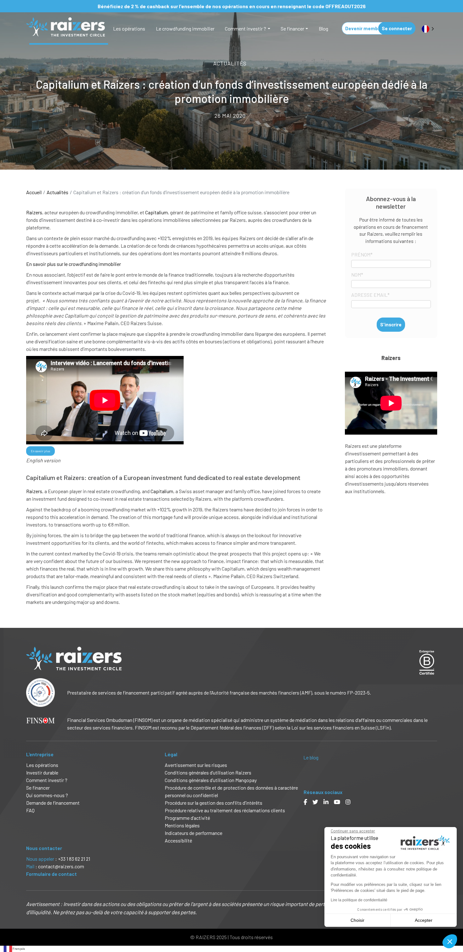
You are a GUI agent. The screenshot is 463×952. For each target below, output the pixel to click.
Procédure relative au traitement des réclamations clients (225, 810)
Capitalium (156, 212)
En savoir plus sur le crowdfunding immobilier (73, 264)
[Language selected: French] (428, 28)
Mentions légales (182, 825)
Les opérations (129, 28)
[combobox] (14, 949)
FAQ (30, 810)
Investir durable (42, 772)
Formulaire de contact (51, 874)
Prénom (362, 254)
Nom (357, 275)
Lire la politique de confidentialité (359, 900)
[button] (449, 941)
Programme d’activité (187, 818)
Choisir (357, 920)
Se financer (292, 28)
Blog (323, 28)
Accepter (423, 920)
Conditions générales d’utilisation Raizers (208, 772)
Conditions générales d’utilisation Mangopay (211, 780)
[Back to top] (453, 927)
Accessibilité (179, 840)
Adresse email (370, 295)
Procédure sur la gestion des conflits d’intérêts (213, 803)
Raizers (34, 212)
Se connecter (397, 28)
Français (19, 948)
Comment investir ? (245, 28)
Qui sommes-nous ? (47, 795)
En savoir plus (40, 451)
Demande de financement (53, 803)
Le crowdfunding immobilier (185, 28)
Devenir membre (364, 28)
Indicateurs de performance (193, 833)
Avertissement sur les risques (196, 765)
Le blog (310, 757)
